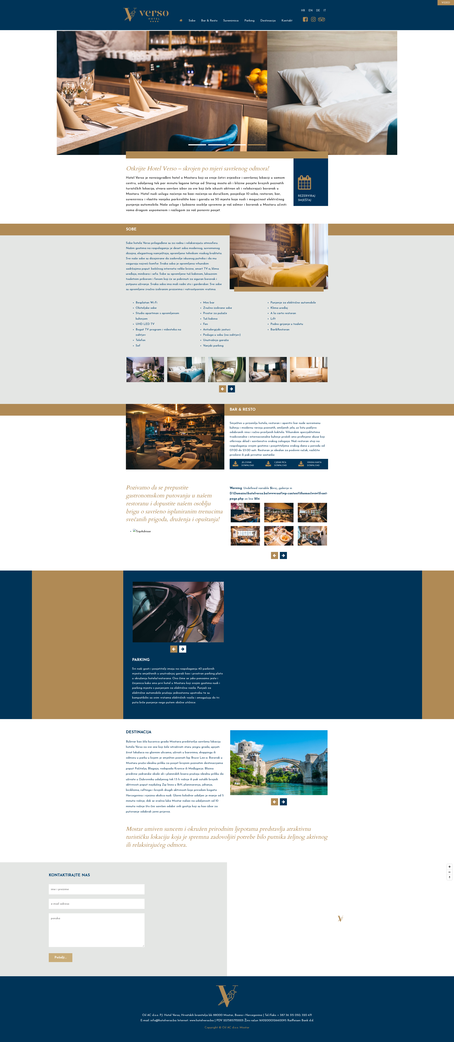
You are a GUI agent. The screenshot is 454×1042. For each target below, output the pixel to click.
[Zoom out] (449, 872)
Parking (249, 20)
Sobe (192, 20)
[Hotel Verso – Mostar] (145, 15)
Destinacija (268, 20)
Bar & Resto (209, 20)
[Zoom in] (449, 866)
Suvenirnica (231, 20)
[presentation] (222, 388)
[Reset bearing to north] (449, 877)
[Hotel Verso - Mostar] (145, 369)
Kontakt (286, 20)
